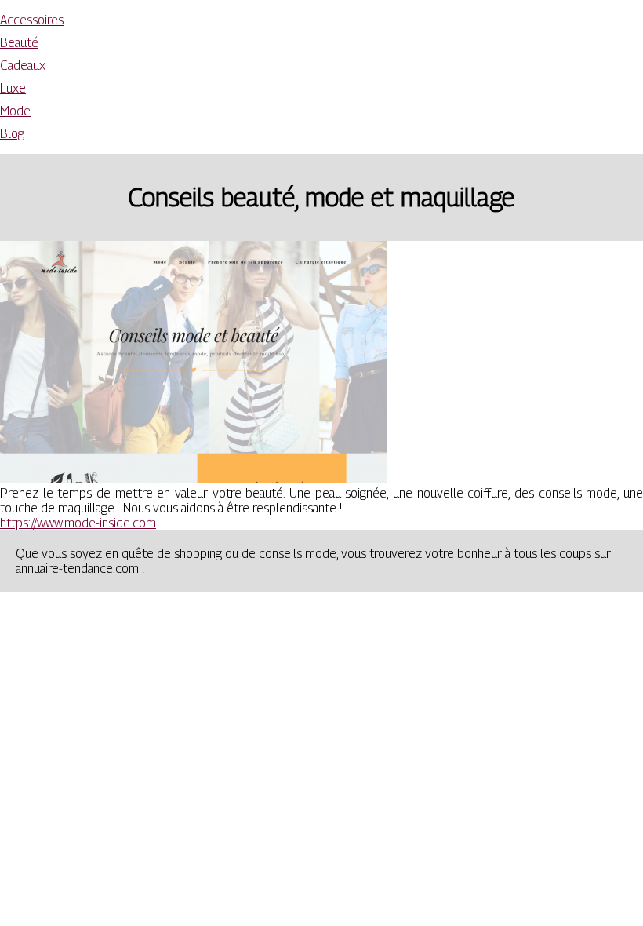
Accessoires (32, 20)
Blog (12, 133)
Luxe (13, 88)
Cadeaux (22, 65)
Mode (15, 111)
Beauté (19, 42)
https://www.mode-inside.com (78, 523)
